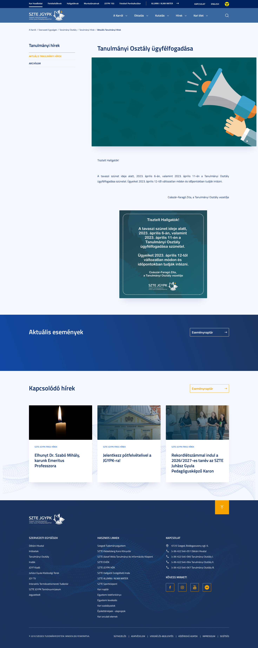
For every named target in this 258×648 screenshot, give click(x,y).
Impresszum (209, 636)
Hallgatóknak (73, 3)
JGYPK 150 (109, 3)
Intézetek (34, 551)
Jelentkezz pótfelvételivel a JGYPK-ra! (127, 457)
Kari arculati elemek (107, 616)
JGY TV (32, 578)
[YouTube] (194, 587)
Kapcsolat (199, 3)
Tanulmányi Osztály (68, 29)
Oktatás (139, 15)
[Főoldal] (55, 15)
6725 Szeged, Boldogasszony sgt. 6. (190, 545)
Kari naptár (103, 589)
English (215, 3)
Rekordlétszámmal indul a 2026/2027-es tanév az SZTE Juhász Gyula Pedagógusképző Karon (197, 463)
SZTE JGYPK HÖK (106, 567)
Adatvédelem (138, 636)
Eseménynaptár (202, 332)
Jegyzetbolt (34, 594)
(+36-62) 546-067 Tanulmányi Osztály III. (192, 567)
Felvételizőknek (55, 3)
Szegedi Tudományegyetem (111, 545)
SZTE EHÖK (103, 562)
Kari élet (199, 15)
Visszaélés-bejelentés (161, 636)
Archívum (35, 63)
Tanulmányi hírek (87, 29)
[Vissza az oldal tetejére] (222, 507)
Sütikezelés (120, 636)
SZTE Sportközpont (107, 583)
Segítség (224, 636)
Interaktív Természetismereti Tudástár (48, 583)
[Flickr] (207, 587)
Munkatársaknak (91, 3)
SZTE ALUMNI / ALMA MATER (112, 578)
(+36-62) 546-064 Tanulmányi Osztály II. (192, 562)
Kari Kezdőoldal (35, 3)
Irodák (32, 562)
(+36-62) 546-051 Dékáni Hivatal (188, 551)
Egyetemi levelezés (107, 600)
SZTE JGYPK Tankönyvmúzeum (45, 589)
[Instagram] (182, 587)
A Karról (118, 15)
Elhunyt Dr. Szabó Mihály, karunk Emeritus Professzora (57, 460)
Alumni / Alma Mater (162, 3)
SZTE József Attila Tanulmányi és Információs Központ (125, 556)
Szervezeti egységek (48, 29)
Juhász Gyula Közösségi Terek (44, 573)
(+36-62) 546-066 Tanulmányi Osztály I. (192, 556)
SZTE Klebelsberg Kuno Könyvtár (114, 551)
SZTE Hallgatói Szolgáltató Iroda (113, 573)
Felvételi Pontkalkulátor (130, 3)
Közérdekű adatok (188, 636)
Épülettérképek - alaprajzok (111, 611)
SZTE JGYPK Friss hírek (46, 446)
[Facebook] (170, 587)
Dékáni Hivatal (36, 545)
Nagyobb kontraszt (227, 4)
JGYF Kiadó (34, 567)
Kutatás (160, 15)
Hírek (179, 15)
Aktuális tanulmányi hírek (109, 29)
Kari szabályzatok (106, 605)
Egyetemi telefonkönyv (109, 594)
